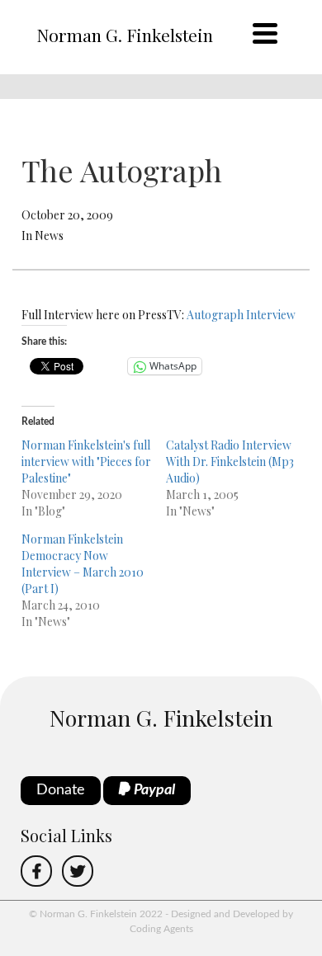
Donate (60, 790)
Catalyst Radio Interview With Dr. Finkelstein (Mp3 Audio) (230, 461)
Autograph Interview (241, 315)
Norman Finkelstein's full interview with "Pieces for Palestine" (86, 461)
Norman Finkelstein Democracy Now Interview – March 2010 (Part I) (82, 563)
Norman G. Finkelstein (124, 34)
